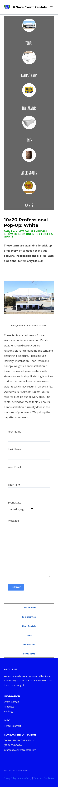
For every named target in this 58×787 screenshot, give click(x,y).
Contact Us (29, 653)
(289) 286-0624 (13, 745)
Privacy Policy (10, 778)
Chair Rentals (29, 626)
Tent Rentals (29, 607)
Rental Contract (12, 725)
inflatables (29, 108)
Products (9, 706)
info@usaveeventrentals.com (20, 749)
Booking (8, 711)
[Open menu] (51, 7)
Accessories (29, 644)
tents (29, 43)
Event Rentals (11, 701)
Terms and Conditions (44, 778)
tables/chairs (29, 75)
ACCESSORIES (29, 173)
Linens (29, 635)
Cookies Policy (24, 778)
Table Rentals (29, 616)
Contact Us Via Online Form (19, 740)
